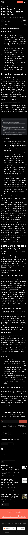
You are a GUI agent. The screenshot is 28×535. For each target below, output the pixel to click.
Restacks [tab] (11, 444)
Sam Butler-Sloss (10, 489)
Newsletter (4, 6)
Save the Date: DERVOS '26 (10, 494)
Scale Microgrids (9, 375)
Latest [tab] (6, 462)
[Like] (2, 24)
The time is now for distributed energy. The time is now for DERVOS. (10, 468)
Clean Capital (8, 359)
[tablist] (7, 444)
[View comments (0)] (6, 24)
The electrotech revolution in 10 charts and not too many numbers (10, 480)
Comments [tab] (4, 444)
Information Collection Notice (15, 426)
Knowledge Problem (13, 340)
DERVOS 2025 (5, 466)
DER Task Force (8, 19)
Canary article (14, 281)
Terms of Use (21, 425)
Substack (7, 532)
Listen (24, 20)
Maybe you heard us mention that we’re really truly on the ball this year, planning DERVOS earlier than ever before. (10, 497)
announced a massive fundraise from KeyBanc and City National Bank (13, 316)
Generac (6, 366)
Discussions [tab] (12, 462)
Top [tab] (3, 462)
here (24, 43)
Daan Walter (8, 487)
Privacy (15, 523)
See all (4, 504)
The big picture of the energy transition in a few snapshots (8, 485)
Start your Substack (10, 528)
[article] (14, 470)
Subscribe (19, 2)
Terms (19, 523)
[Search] (25, 461)
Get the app (21, 528)
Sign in (25, 2)
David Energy (14, 289)
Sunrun (13, 287)
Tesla (8, 287)
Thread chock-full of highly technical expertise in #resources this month (12, 103)
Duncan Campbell (8, 472)
